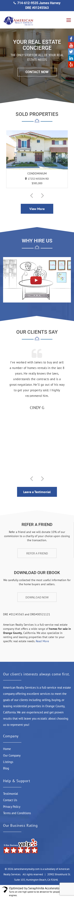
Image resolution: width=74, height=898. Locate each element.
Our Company (12, 755)
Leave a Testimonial (37, 492)
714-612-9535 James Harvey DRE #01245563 (38, 5)
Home (7, 749)
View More (37, 209)
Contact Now (37, 72)
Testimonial (10, 794)
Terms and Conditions (17, 813)
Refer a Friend (37, 553)
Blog (6, 768)
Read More (42, 641)
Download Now (37, 597)
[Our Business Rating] (20, 846)
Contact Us (10, 800)
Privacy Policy (11, 807)
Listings (8, 762)
